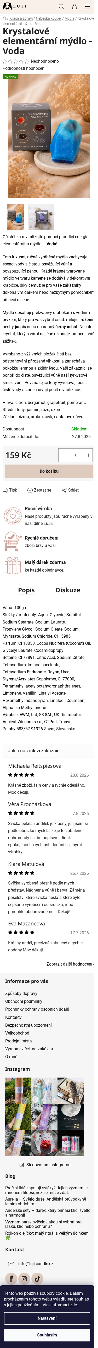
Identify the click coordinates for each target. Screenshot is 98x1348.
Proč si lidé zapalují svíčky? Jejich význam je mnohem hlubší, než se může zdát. (46, 1190)
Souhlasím (47, 1335)
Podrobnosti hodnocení (24, 68)
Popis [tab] (26, 589)
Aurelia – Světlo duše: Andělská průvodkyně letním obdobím (45, 1201)
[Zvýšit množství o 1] (89, 455)
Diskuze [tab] (68, 589)
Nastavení (47, 1318)
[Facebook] (11, 1279)
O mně (11, 1056)
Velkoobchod (17, 1033)
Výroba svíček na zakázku (29, 1048)
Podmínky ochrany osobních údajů (37, 1009)
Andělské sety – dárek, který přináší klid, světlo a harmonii (47, 1212)
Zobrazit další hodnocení (69, 964)
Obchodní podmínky (23, 1001)
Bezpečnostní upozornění (28, 1025)
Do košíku (49, 471)
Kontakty (13, 1017)
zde (73, 1304)
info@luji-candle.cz (35, 1263)
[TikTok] (37, 1279)
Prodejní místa (18, 1040)
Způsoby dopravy (21, 993)
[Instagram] (24, 1279)
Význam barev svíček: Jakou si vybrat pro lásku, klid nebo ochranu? (43, 1224)
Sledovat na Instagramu (48, 1164)
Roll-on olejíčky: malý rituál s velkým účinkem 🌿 (47, 1235)
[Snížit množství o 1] (62, 455)
